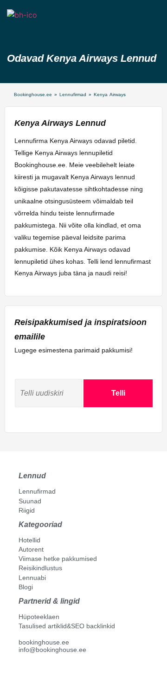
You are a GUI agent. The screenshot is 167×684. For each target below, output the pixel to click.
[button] (15, 31)
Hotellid (29, 540)
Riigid (27, 510)
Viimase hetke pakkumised (58, 558)
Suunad (30, 501)
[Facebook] (22, 670)
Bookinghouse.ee (33, 94)
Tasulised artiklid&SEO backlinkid (67, 626)
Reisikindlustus (40, 568)
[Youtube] (32, 670)
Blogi (26, 587)
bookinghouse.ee (44, 642)
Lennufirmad (72, 94)
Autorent (31, 549)
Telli (118, 393)
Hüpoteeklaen (39, 616)
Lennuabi (32, 577)
